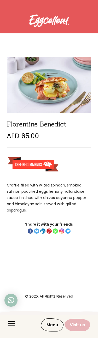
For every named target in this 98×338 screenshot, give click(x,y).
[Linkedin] (42, 231)
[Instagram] (61, 231)
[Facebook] (30, 231)
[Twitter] (36, 231)
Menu (52, 325)
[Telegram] (68, 231)
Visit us (77, 325)
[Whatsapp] (55, 231)
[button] (11, 300)
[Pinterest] (49, 231)
